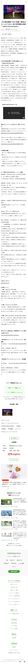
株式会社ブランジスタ (11, 29)
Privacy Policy (18, 661)
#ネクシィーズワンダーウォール (9, 423)
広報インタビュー (14, 584)
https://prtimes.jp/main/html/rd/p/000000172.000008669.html (12, 144)
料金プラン (12, 560)
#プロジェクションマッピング (9, 431)
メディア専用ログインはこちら (14, 392)
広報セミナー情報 (14, 590)
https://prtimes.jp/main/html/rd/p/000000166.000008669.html (12, 133)
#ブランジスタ (5, 420)
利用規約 (14, 647)
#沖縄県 (18, 426)
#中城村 (3, 429)
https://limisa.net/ (5, 283)
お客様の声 (6, 563)
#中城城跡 (10, 429)
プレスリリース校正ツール (14, 604)
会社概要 (14, 637)
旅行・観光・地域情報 (6, 34)
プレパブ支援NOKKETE (14, 613)
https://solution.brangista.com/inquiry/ (10, 335)
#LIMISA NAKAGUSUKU (7, 426)
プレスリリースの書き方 (14, 593)
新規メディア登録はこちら (14, 387)
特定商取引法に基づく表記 (14, 652)
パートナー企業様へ (14, 628)
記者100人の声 (14, 587)
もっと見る (19, 545)
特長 (7, 560)
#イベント (18, 429)
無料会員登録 (14, 571)
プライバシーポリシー (14, 649)
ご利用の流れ (13, 563)
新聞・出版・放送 (14, 450)
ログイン (14, 566)
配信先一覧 (19, 560)
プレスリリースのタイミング (14, 598)
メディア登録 (14, 625)
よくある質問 (21, 563)
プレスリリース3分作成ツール (14, 601)
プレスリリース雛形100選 (14, 595)
